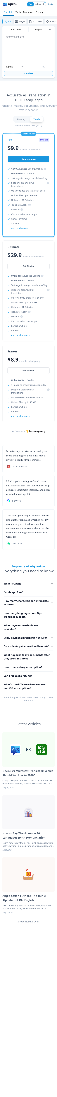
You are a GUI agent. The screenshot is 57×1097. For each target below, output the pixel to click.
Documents (37, 21)
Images (22, 21)
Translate (8, 12)
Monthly (21, 119)
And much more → (20, 416)
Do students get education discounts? (27, 646)
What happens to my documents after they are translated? (27, 656)
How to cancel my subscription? (23, 667)
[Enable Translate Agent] (44, 66)
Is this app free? (13, 592)
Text (9, 21)
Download (28, 12)
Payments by (20, 431)
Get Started (28, 370)
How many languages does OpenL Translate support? (24, 614)
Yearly (36, 119)
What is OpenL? (13, 583)
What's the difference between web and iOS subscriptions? (25, 686)
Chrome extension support (24, 214)
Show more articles (28, 921)
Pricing (39, 12)
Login (50, 4)
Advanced (39, 4)
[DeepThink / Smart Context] (50, 66)
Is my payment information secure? (25, 637)
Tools (18, 12)
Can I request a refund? (18, 675)
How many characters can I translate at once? (26, 602)
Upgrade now (28, 159)
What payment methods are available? (21, 627)
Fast (30, 4)
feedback (28, 700)
